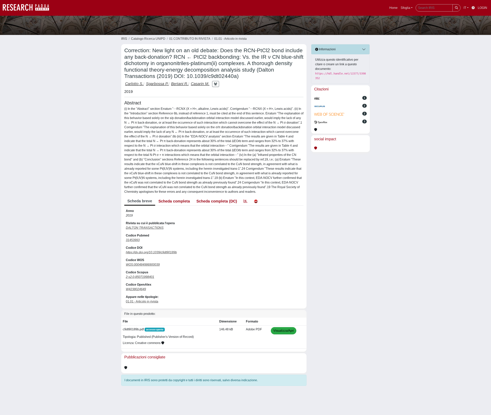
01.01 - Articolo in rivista (230, 38)
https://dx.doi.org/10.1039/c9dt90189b (151, 252)
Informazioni (327, 49)
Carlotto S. (134, 84)
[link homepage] (27, 7)
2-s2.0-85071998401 (140, 277)
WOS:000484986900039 (143, 264)
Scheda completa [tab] (174, 201)
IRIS (124, 38)
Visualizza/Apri (283, 330)
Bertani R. (179, 84)
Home (393, 7)
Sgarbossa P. (157, 84)
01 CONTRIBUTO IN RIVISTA (189, 38)
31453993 (133, 240)
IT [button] (465, 7)
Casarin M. (200, 84)
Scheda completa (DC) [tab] (216, 201)
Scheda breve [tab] (139, 201)
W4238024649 (136, 289)
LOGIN (482, 7)
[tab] (245, 201)
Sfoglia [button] (405, 7)
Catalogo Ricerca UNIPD (148, 38)
